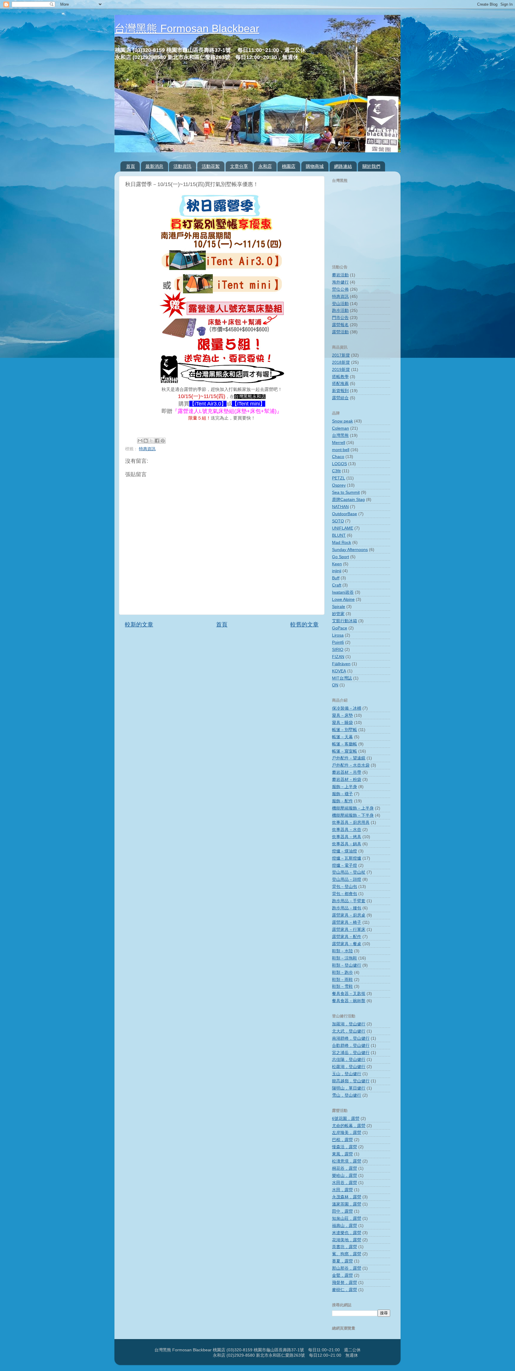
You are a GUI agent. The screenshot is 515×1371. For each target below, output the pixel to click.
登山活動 (340, 303)
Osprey (339, 485)
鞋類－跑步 (342, 972)
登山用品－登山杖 (348, 872)
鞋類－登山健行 (346, 965)
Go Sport (340, 557)
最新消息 (154, 166)
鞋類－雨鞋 (342, 979)
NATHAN (340, 507)
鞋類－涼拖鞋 (344, 958)
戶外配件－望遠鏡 (348, 758)
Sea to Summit (346, 492)
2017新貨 (341, 355)
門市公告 (340, 317)
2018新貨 (341, 362)
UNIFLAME (342, 528)
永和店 (265, 166)
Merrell (338, 442)
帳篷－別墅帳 (344, 730)
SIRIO (337, 649)
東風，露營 (342, 1154)
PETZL (338, 478)
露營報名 (340, 325)
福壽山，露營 (344, 1225)
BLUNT (339, 535)
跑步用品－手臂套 (348, 901)
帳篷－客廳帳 (344, 744)
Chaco (338, 456)
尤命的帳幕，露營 (348, 1126)
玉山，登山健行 (346, 1074)
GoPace (339, 628)
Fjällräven (341, 664)
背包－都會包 (344, 894)
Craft (336, 585)
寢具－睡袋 (342, 722)
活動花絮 (211, 166)
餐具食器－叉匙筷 (348, 993)
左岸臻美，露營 (346, 1132)
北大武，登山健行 (348, 1031)
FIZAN (338, 656)
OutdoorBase (344, 514)
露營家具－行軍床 (348, 929)
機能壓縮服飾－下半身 (353, 815)
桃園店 (288, 166)
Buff (335, 578)
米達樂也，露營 (346, 1233)
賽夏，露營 (342, 1261)
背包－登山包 (344, 886)
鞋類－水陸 (342, 951)
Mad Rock (341, 542)
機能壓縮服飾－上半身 (353, 808)
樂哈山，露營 (344, 1175)
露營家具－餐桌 (346, 944)
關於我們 (371, 166)
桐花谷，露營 (344, 1168)
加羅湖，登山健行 (348, 1024)
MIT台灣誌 (342, 678)
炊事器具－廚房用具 (351, 822)
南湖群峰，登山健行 (351, 1038)
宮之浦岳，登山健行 (351, 1052)
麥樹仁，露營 (344, 1290)
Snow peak (342, 421)
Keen (337, 564)
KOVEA (339, 671)
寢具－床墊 (342, 715)
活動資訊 (182, 166)
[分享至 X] (151, 441)
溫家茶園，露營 (346, 1204)
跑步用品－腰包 (346, 908)
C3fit (336, 471)
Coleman (340, 428)
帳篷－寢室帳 (344, 751)
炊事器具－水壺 (346, 829)
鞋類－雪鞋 (342, 986)
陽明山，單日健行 (348, 1088)
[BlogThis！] (146, 441)
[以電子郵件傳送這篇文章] (140, 441)
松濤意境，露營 (346, 1161)
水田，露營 (342, 1190)
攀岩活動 (340, 275)
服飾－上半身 (344, 786)
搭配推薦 (340, 383)
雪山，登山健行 (346, 1095)
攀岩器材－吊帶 (346, 772)
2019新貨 (341, 369)
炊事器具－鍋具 (346, 844)
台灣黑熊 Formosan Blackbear (186, 28)
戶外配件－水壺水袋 (351, 765)
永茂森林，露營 (346, 1197)
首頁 (130, 166)
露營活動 (340, 332)
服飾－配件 (342, 801)
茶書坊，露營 (344, 1247)
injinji (336, 571)
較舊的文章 (304, 624)
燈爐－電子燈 (344, 865)
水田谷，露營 (344, 1182)
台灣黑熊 (340, 435)
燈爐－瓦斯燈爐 (346, 858)
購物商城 (315, 166)
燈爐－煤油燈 (344, 851)
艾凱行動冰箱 (344, 621)
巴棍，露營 (342, 1140)
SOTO (338, 521)
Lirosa (338, 635)
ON (335, 685)
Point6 (338, 642)
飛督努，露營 (344, 1282)
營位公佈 (340, 289)
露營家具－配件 (346, 936)
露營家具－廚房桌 (348, 915)
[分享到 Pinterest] (163, 441)
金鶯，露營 (342, 1275)
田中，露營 (342, 1211)
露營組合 (340, 398)
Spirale (338, 606)
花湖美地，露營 (346, 1240)
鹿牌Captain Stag (348, 499)
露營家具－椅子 (346, 922)
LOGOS (339, 464)
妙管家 (338, 614)
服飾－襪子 (342, 794)
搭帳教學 (340, 377)
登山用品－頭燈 (346, 879)
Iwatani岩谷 (343, 592)
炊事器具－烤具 (346, 837)
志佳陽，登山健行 (348, 1059)
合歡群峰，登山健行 (351, 1045)
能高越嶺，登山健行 (351, 1081)
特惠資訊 (147, 449)
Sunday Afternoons (350, 549)
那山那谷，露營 (346, 1268)
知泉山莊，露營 (346, 1218)
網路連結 (343, 166)
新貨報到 (340, 391)
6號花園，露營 (345, 1118)
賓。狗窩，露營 (346, 1254)
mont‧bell (340, 450)
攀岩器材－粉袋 (346, 779)
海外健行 (340, 282)
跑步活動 (340, 310)
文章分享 (239, 166)
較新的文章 (139, 624)
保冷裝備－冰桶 (346, 708)
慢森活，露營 (344, 1147)
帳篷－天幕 (342, 737)
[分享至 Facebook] (157, 441)
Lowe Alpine (343, 599)
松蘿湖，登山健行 (348, 1066)
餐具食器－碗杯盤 (348, 1001)
